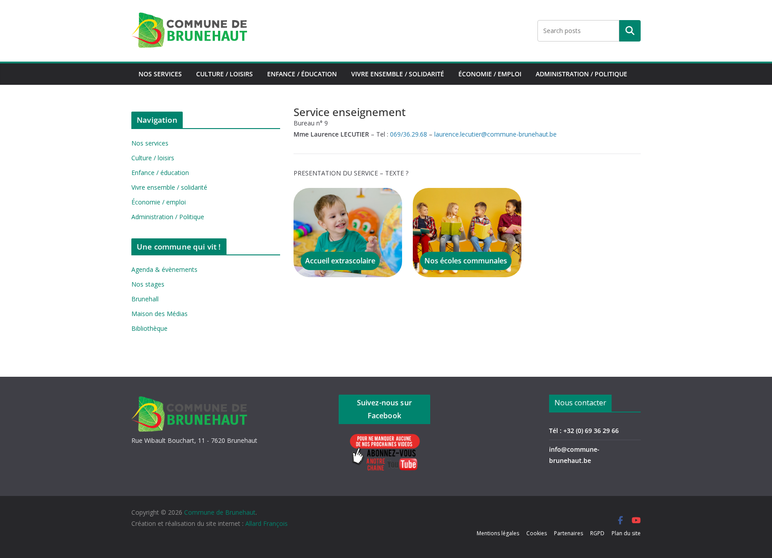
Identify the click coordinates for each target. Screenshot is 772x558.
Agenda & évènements (164, 269)
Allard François (266, 523)
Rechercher (630, 31)
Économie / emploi (489, 74)
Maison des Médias (159, 313)
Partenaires (568, 533)
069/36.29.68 (408, 134)
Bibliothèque (149, 328)
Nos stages (147, 284)
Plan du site (626, 533)
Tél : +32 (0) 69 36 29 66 (584, 430)
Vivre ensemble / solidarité (397, 74)
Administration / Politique (581, 74)
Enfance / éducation (302, 74)
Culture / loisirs (224, 74)
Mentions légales (498, 533)
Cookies (536, 533)
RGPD (597, 533)
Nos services (160, 74)
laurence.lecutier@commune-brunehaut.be (495, 134)
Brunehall (145, 299)
